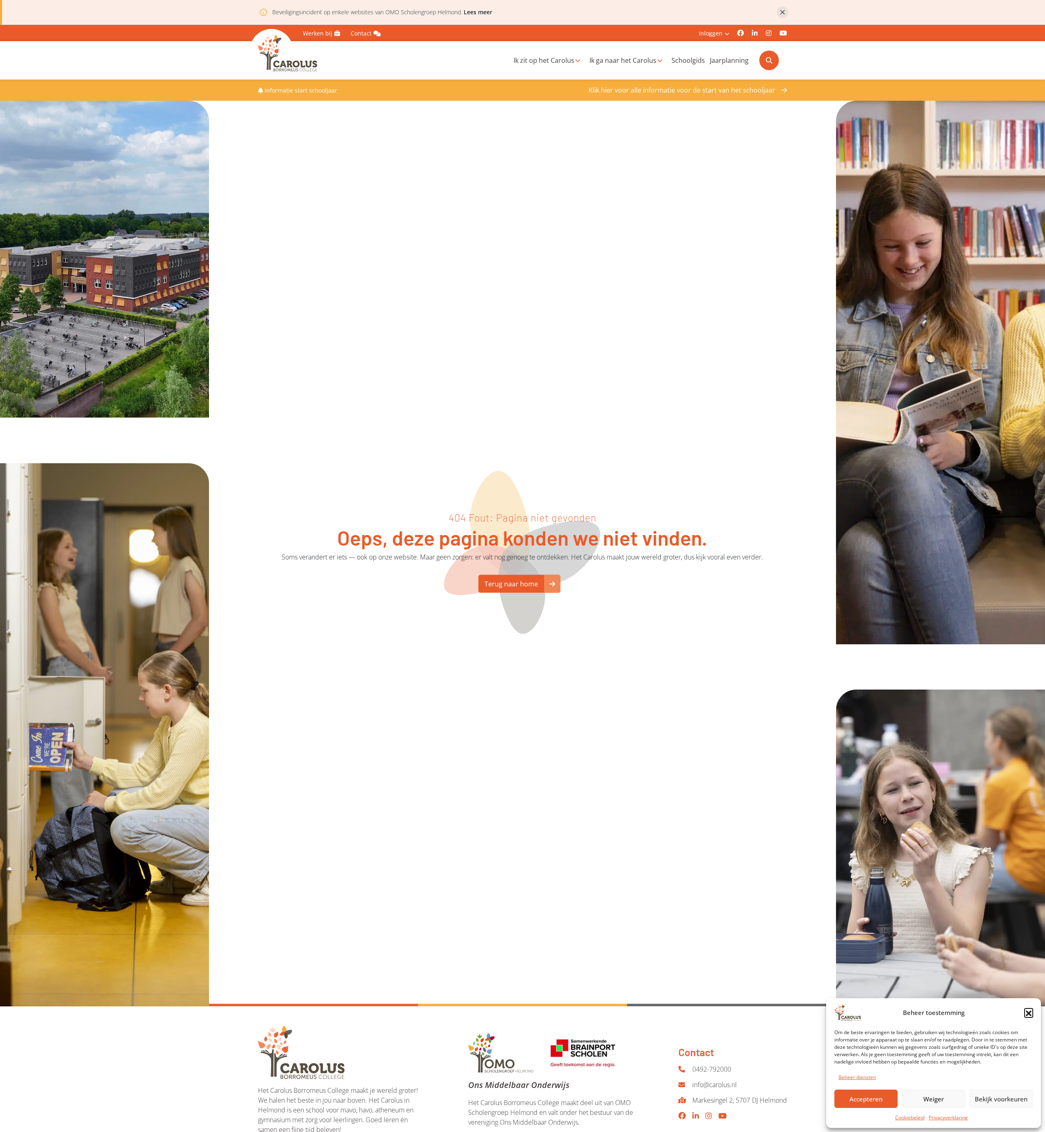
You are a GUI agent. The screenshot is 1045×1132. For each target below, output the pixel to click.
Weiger (933, 1099)
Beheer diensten (857, 1077)
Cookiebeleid (910, 1117)
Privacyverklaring (948, 1117)
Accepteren (866, 1099)
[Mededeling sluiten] (782, 12)
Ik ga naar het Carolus (622, 60)
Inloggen (711, 33)
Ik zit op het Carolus (544, 60)
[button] (1029, 1012)
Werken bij (317, 33)
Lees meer (478, 12)
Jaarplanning (729, 60)
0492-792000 (711, 1069)
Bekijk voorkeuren (1001, 1099)
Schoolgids (688, 60)
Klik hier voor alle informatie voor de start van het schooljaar (682, 90)
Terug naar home (511, 583)
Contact (361, 33)
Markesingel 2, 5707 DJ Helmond (739, 1100)
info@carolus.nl (714, 1084)
